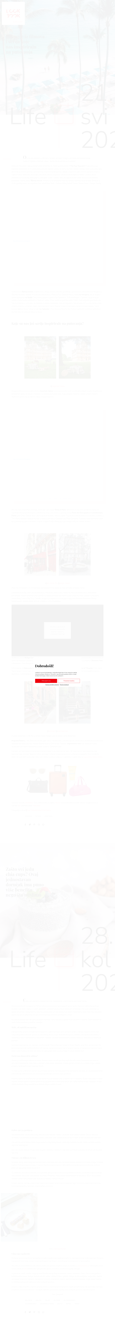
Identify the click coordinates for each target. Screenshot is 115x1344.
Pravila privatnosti (64, 684)
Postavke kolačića (69, 681)
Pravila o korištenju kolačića (52, 684)
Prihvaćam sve (46, 681)
